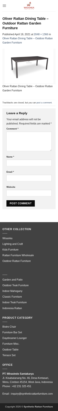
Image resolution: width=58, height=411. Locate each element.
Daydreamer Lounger (14, 338)
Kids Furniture (10, 249)
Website (10, 187)
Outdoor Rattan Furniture (16, 261)
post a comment (44, 102)
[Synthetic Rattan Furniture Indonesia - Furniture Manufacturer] (29, 5)
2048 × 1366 (41, 34)
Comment (12, 128)
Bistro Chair (9, 326)
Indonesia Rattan (12, 308)
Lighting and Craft (12, 244)
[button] (4, 6)
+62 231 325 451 (21, 386)
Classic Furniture (12, 296)
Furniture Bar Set (12, 332)
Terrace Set (8, 355)
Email (10, 172)
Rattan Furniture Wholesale (18, 255)
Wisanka (7, 238)
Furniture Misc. (10, 343)
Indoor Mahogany (12, 291)
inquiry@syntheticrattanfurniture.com (32, 393)
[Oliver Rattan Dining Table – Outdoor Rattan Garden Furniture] (29, 66)
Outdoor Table (10, 349)
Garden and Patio (12, 279)
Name (10, 156)
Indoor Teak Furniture (14, 302)
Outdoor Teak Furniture (15, 285)
